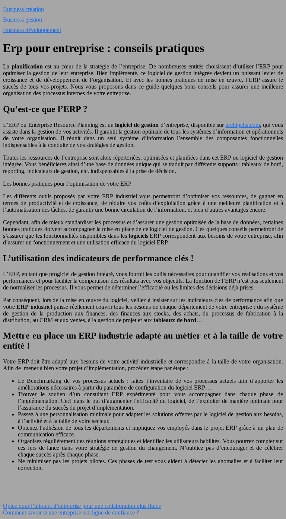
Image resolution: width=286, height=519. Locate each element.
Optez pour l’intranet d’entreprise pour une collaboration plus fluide (82, 506)
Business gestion (22, 19)
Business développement (32, 30)
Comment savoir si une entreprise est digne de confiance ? (71, 512)
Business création (23, 9)
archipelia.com (243, 125)
